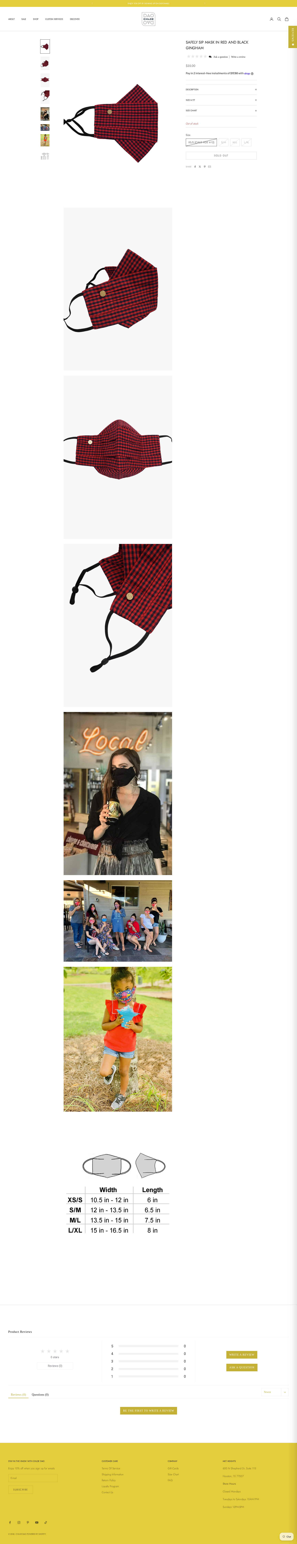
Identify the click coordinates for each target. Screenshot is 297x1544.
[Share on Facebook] (195, 166)
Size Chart (173, 1474)
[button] (197, 57)
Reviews (292, 35)
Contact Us (107, 1492)
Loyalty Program (110, 1486)
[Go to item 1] (45, 46)
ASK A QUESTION (242, 1367)
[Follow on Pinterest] (28, 1522)
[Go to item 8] (45, 156)
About (11, 19)
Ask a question (220, 57)
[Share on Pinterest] (204, 166)
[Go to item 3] (45, 80)
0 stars (55, 1357)
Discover (75, 19)
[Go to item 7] (45, 140)
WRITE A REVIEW (241, 1354)
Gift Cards (173, 1468)
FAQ (170, 1480)
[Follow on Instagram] (19, 1522)
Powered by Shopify (36, 1534)
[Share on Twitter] (200, 166)
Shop (35, 19)
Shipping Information (113, 1474)
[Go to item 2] (45, 63)
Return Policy (109, 1480)
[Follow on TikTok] (45, 1522)
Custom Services (54, 19)
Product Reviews (20, 1331)
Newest (267, 1392)
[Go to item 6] (45, 127)
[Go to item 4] (45, 97)
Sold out (221, 155)
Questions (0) (40, 1394)
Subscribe (20, 1489)
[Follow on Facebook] (10, 1522)
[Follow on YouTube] (36, 1522)
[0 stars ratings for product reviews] (55, 1351)
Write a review (238, 57)
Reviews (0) (55, 1366)
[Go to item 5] (45, 114)
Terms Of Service (111, 1468)
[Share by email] (209, 166)
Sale (23, 19)
